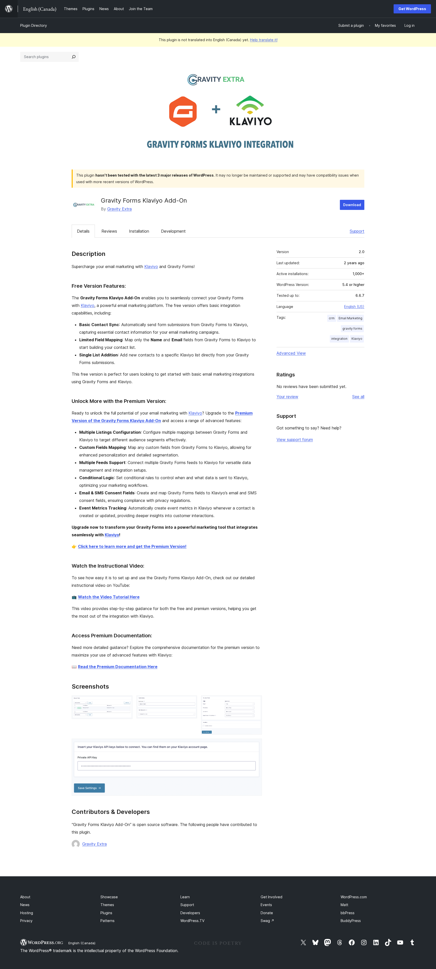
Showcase (109, 897)
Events (266, 905)
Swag (267, 920)
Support (357, 231)
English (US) (354, 306)
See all (358, 396)
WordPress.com (354, 897)
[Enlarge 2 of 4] (190, 702)
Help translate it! (264, 40)
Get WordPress (412, 9)
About (25, 897)
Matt (344, 905)
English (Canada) (81, 943)
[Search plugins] (74, 57)
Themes (107, 905)
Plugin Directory (33, 25)
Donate (267, 913)
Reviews (109, 231)
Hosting (26, 913)
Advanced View (291, 353)
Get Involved (271, 897)
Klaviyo (151, 266)
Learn (185, 897)
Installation (139, 231)
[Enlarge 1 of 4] (125, 702)
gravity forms (352, 328)
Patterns (107, 920)
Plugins (106, 913)
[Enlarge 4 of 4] (255, 745)
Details (83, 231)
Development (173, 231)
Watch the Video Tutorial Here (109, 596)
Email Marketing (350, 318)
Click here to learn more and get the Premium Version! (132, 546)
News (25, 905)
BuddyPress (351, 920)
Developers (190, 913)
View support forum (295, 439)
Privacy (26, 920)
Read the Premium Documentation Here (117, 666)
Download (352, 205)
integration (339, 339)
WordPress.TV (192, 920)
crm (332, 318)
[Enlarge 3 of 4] (255, 702)
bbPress (348, 913)
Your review (287, 396)
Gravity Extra (119, 208)
